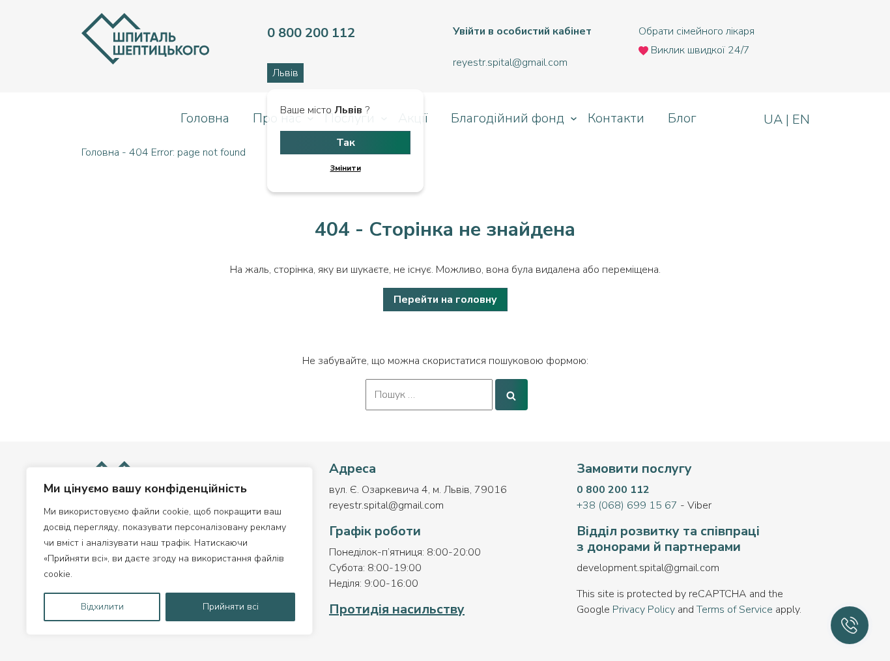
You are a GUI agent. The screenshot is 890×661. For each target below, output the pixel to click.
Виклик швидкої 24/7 (699, 50)
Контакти (616, 118)
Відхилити (102, 606)
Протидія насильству (397, 609)
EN (799, 119)
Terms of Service (734, 609)
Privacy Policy (643, 609)
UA (775, 119)
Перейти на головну (445, 299)
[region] (169, 551)
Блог (682, 118)
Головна (204, 118)
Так (345, 142)
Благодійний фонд (507, 118)
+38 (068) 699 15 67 (627, 505)
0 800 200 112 (613, 490)
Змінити (345, 168)
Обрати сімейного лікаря (696, 31)
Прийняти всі (231, 606)
